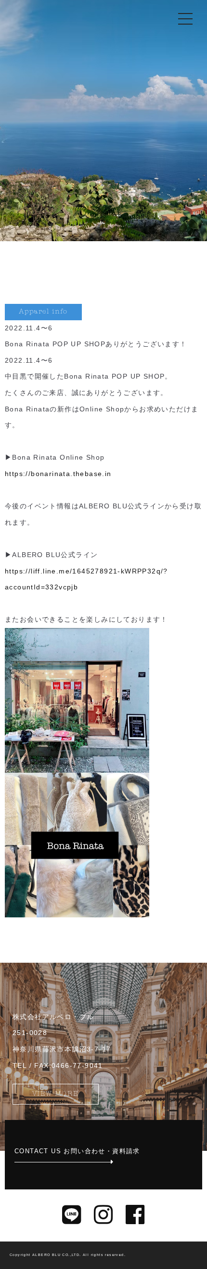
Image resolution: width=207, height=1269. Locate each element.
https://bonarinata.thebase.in (58, 474)
